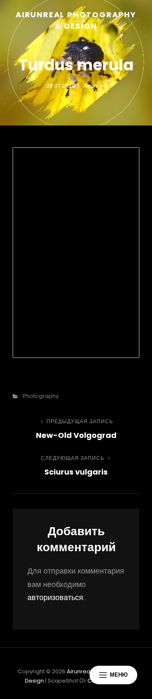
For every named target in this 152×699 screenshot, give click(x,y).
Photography (41, 396)
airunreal (95, 86)
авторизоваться (55, 597)
